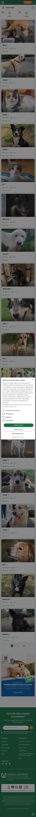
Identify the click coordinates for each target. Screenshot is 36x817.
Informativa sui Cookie (18, 437)
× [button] (32, 379)
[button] (18, 434)
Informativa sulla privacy (9, 406)
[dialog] (18, 408)
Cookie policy (27, 404)
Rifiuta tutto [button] (18, 429)
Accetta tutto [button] (18, 425)
